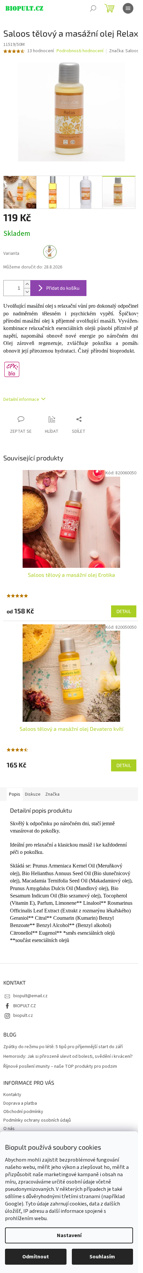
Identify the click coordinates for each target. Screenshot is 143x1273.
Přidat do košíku (62, 288)
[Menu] (128, 8)
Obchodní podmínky (23, 1111)
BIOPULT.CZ (24, 1006)
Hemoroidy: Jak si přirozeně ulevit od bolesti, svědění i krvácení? (68, 1056)
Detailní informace (21, 399)
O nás (9, 1128)
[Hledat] (93, 8)
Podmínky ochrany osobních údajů (37, 1120)
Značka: (124, 51)
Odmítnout (35, 1256)
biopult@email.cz (30, 996)
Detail (123, 611)
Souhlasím (102, 1256)
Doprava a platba (20, 1103)
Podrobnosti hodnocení (80, 51)
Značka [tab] (52, 794)
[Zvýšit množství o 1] (27, 284)
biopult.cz (23, 1015)
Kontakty (12, 1094)
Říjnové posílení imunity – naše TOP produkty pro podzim (60, 1066)
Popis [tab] (14, 794)
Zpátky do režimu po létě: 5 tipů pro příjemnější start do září (63, 1047)
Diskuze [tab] (33, 794)
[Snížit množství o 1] (27, 292)
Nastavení (69, 1235)
